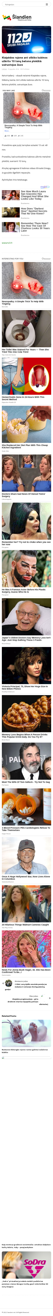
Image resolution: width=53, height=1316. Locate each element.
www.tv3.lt (7, 242)
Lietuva (4, 69)
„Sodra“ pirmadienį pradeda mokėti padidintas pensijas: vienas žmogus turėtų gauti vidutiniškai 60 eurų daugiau (25, 1284)
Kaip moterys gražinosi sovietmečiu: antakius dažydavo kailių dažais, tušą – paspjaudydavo (26, 1246)
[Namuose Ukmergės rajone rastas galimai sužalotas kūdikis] (26, 1033)
